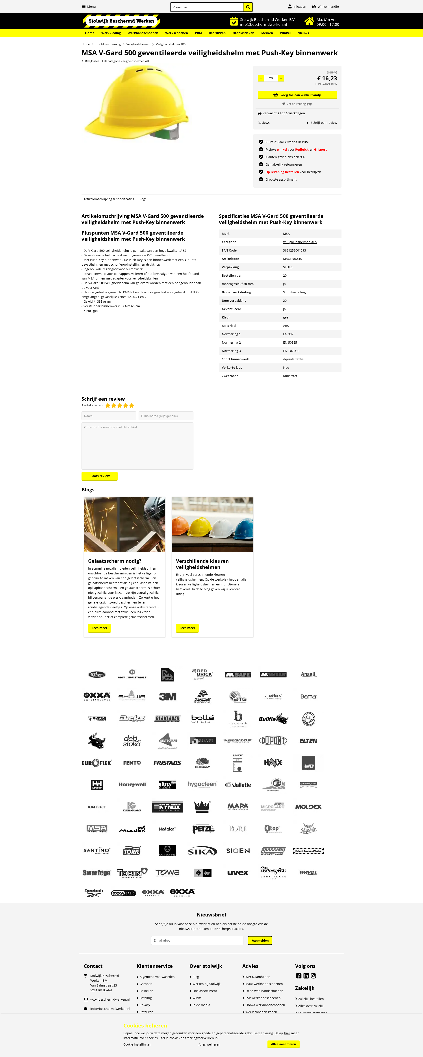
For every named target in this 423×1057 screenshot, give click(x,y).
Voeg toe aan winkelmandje (301, 95)
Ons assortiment (205, 991)
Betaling (146, 998)
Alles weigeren (209, 1044)
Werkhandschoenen (143, 33)
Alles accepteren (283, 1044)
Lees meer (99, 628)
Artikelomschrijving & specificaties (109, 199)
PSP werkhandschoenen (263, 998)
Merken (267, 33)
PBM (198, 33)
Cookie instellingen (137, 1044)
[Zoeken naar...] (248, 7)
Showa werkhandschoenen (265, 1005)
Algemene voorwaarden (157, 977)
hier (287, 1033)
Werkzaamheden (257, 977)
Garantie (146, 984)
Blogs (143, 199)
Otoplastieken (243, 33)
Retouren (146, 1012)
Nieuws (303, 33)
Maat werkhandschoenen (264, 984)
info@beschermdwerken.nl (110, 1009)
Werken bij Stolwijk (207, 984)
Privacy (145, 1005)
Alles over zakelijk (311, 1006)
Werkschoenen (176, 33)
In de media (201, 1005)
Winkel (285, 33)
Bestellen (146, 991)
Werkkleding (111, 33)
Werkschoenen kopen (261, 1012)
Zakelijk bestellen (311, 999)
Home (89, 33)
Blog (196, 977)
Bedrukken (217, 33)
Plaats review (99, 476)
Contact (93, 966)
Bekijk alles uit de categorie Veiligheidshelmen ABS (117, 61)
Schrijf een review (324, 122)
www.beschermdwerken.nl (110, 999)
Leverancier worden (313, 1013)
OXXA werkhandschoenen (264, 991)
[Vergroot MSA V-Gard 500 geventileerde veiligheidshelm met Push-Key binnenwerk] (137, 142)
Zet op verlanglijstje (299, 104)
